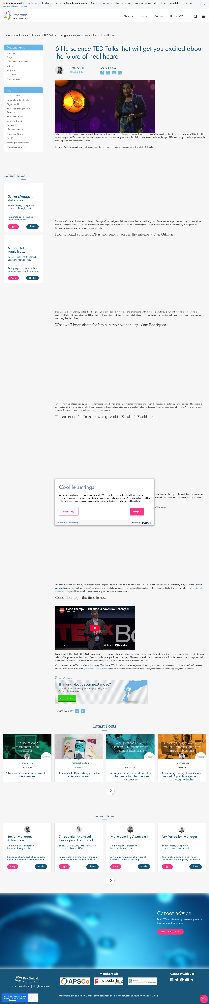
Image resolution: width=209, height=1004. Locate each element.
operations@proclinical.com (15, 6)
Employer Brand (14, 120)
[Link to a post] (27, 746)
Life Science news (15, 129)
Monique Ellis (76, 72)
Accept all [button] (137, 511)
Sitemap (120, 995)
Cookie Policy (63, 522)
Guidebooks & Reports (17, 61)
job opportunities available (95, 668)
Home (22, 35)
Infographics (12, 70)
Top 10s (10, 138)
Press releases (13, 78)
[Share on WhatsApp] (120, 73)
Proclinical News (15, 133)
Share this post (108, 68)
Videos (10, 65)
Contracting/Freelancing (18, 100)
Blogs (9, 57)
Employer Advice (15, 116)
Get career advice (170, 931)
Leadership (12, 125)
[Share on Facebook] (102, 73)
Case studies (12, 74)
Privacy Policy (73, 522)
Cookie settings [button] (68, 511)
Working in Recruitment (18, 142)
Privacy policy (109, 995)
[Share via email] (114, 73)
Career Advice (13, 95)
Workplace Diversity (16, 146)
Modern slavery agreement (72, 995)
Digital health (13, 104)
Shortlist (32, 226)
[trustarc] (146, 522)
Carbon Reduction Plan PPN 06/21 (141, 995)
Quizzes (11, 52)
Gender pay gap (94, 995)
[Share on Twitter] (108, 73)
